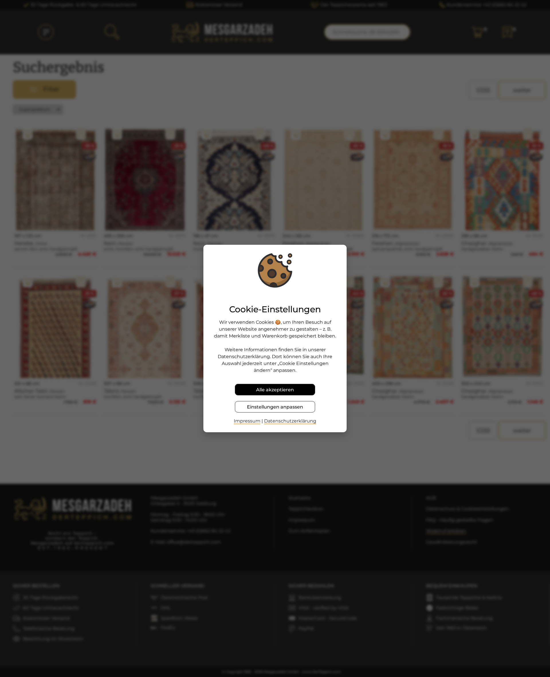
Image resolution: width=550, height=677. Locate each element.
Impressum (247, 421)
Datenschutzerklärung (290, 421)
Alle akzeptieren (275, 389)
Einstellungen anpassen (275, 407)
